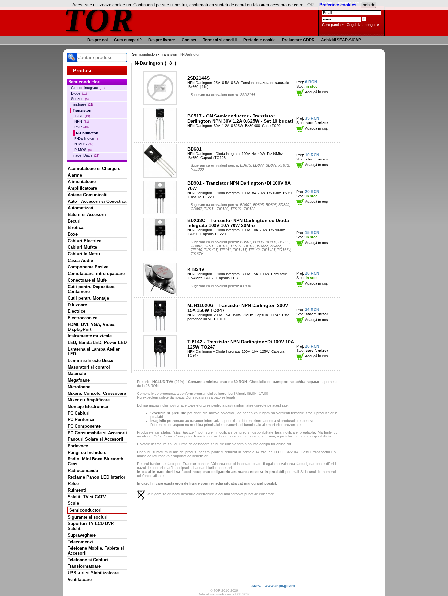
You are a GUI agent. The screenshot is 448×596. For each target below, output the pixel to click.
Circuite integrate (88, 88)
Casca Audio (80, 260)
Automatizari (80, 207)
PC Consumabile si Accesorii (97, 432)
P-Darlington (86, 138)
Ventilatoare (80, 579)
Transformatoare (84, 566)
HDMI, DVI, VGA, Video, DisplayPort (92, 327)
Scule (73, 503)
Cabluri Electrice (84, 240)
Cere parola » (333, 25)
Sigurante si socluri (88, 517)
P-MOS (83, 150)
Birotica (75, 227)
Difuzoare (77, 304)
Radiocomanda (83, 470)
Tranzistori (82, 110)
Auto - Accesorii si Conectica (97, 201)
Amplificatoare (82, 188)
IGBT (82, 116)
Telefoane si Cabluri (88, 559)
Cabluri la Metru (84, 253)
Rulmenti (77, 490)
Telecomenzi (80, 541)
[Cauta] (71, 57)
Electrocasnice (82, 317)
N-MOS (83, 144)
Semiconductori (85, 510)
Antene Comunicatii (88, 194)
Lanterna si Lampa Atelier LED (94, 351)
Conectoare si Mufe (87, 280)
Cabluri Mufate (82, 247)
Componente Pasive (88, 267)
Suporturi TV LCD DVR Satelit (91, 526)
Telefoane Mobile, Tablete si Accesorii (96, 551)
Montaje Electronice (88, 406)
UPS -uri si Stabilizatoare (93, 572)
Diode (79, 93)
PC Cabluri (79, 413)
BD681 (194, 149)
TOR (98, 19)
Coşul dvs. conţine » (363, 25)
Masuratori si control (89, 367)
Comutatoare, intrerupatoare (96, 273)
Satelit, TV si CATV (87, 496)
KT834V (195, 269)
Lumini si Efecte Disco (90, 360)
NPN (81, 121)
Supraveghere (82, 535)
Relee (73, 483)
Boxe (73, 234)
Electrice (76, 311)
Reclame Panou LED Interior (96, 477)
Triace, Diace (85, 155)
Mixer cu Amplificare (89, 399)
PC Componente (84, 426)
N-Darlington (87, 133)
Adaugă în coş (316, 92)
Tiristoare (82, 104)
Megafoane (79, 380)
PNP (81, 127)
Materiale (77, 373)
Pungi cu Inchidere (87, 452)
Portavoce (78, 445)
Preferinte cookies (337, 4)
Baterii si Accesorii (87, 214)
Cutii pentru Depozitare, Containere (92, 289)
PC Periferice (81, 419)
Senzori (80, 99)
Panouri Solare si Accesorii (95, 439)
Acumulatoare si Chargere (94, 168)
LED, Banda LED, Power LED (97, 342)
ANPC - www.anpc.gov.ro (273, 586)
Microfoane (79, 386)
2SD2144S (198, 78)
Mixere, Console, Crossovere (97, 393)
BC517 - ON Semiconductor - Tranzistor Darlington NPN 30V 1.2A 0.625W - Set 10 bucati (240, 118)
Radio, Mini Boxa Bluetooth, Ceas (96, 461)
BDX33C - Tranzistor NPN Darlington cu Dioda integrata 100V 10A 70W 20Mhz (238, 223)
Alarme (75, 175)
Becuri (74, 221)
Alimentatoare (82, 181)
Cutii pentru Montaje (88, 298)
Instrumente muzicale (90, 335)
